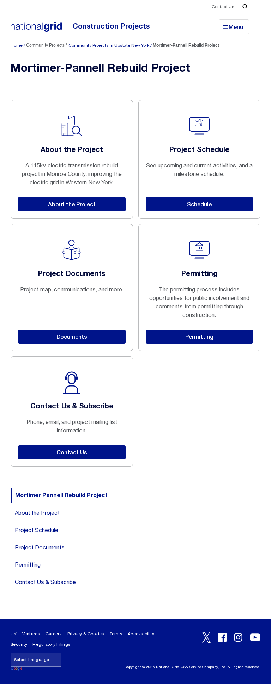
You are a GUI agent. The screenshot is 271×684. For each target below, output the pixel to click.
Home (17, 45)
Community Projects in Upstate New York (108, 45)
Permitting (28, 564)
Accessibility (141, 633)
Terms (116, 633)
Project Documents (40, 547)
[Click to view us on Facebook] (222, 637)
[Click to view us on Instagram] (238, 637)
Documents (71, 336)
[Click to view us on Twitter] (206, 637)
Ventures (31, 633)
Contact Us (223, 6)
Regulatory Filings (51, 644)
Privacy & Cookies (85, 633)
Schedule (199, 204)
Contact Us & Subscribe (45, 582)
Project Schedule (36, 530)
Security (19, 644)
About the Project (37, 512)
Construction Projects (111, 26)
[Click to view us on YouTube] (255, 637)
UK (14, 633)
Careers (54, 633)
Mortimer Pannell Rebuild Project (61, 495)
